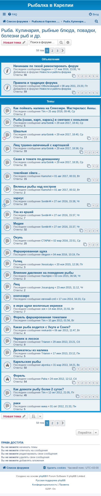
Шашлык (20, 131)
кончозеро (21, 296)
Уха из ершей (23, 212)
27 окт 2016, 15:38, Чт (67, 201)
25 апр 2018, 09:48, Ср (61, 111)
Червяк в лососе (26, 338)
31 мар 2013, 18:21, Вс (66, 364)
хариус (18, 198)
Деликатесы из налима (30, 350)
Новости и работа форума (55, 72)
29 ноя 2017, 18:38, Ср (70, 148)
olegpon (45, 254)
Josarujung (47, 287)
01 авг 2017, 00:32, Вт (67, 189)
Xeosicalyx (47, 264)
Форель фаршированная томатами (40, 317)
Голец (17, 261)
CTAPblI (45, 240)
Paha (44, 378)
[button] (62, 50)
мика (44, 406)
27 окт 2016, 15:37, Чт (67, 215)
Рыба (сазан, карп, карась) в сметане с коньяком (50, 119)
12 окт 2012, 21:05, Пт (61, 392)
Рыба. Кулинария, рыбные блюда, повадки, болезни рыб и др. (48, 33)
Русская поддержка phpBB (51, 480)
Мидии (18, 223)
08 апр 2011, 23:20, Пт (75, 86)
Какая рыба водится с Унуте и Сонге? (41, 327)
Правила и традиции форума (35, 83)
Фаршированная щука (30, 251)
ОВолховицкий (50, 86)
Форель (19, 375)
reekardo (46, 330)
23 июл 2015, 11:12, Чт (70, 287)
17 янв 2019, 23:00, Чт (67, 69)
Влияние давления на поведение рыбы (43, 272)
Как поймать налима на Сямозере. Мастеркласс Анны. (54, 108)
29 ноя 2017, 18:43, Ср (70, 122)
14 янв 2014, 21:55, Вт (61, 308)
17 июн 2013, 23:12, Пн (66, 353)
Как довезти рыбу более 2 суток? (38, 389)
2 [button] (52, 50)
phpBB (43, 476)
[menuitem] (12, 14)
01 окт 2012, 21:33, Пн (63, 406)
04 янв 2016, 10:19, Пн (66, 254)
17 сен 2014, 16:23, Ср (72, 299)
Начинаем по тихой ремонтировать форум (45, 66)
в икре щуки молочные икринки (37, 305)
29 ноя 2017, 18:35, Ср (70, 162)
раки (16, 403)
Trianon (45, 341)
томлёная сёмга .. (26, 173)
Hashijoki (46, 275)
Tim (43, 111)
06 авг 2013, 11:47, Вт (67, 330)
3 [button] (57, 50)
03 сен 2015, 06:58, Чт (67, 275)
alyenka (45, 364)
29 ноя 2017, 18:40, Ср (70, 134)
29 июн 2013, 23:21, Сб (66, 341)
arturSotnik (47, 122)
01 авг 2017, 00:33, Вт (67, 176)
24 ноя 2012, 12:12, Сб (63, 378)
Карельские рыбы (27, 361)
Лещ (16, 284)
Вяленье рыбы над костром (34, 186)
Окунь (18, 237)
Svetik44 (46, 201)
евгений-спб (48, 299)
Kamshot (46, 176)
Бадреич (46, 69)
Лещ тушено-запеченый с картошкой (41, 145)
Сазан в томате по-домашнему (36, 159)
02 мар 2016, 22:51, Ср (66, 240)
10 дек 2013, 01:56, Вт (61, 320)
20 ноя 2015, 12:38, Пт (70, 264)
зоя (43, 308)
